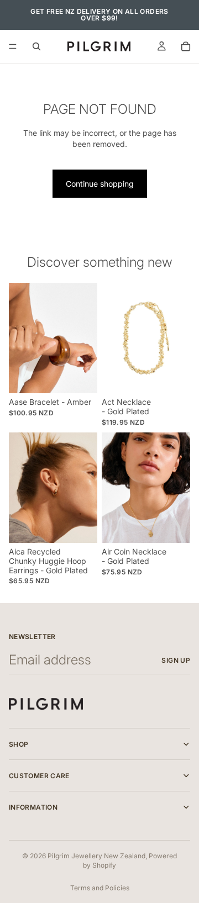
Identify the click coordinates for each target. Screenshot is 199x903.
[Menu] (12, 46)
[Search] (36, 46)
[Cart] (186, 46)
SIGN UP (175, 660)
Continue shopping (100, 183)
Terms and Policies (99, 888)
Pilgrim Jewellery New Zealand (96, 856)
